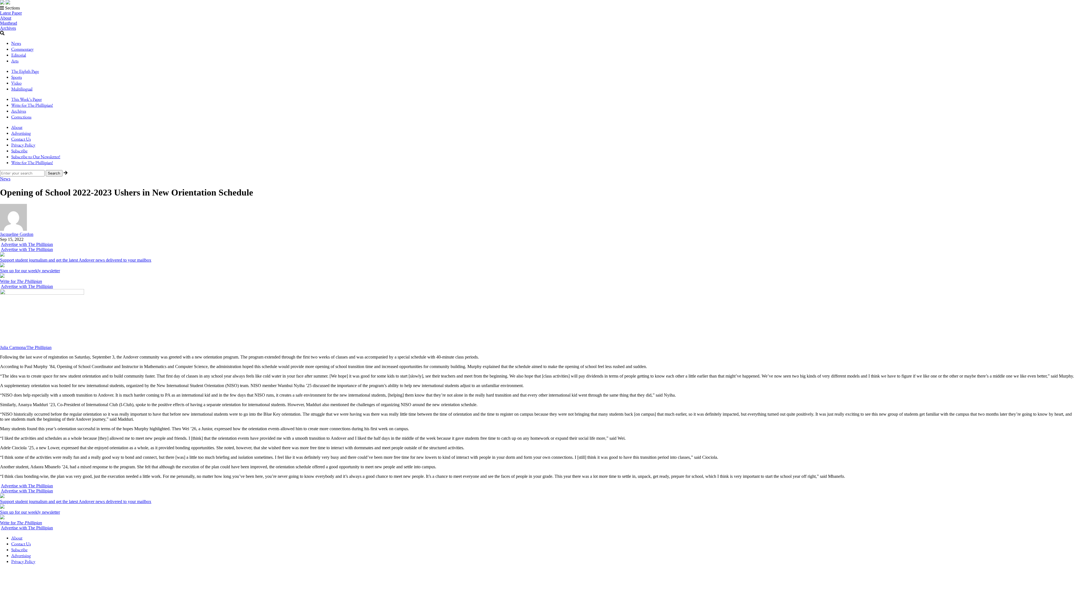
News (16, 43)
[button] (538, 8)
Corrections (21, 117)
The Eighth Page (25, 71)
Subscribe (19, 151)
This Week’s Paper (26, 99)
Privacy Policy (23, 145)
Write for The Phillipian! (32, 105)
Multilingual (22, 89)
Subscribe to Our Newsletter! (35, 157)
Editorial (18, 55)
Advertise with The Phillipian (27, 244)
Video (16, 83)
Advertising (21, 133)
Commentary (22, 49)
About (5, 18)
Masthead (8, 23)
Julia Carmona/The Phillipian (26, 347)
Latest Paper (11, 13)
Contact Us (21, 139)
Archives (8, 28)
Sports (16, 77)
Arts (14, 61)
